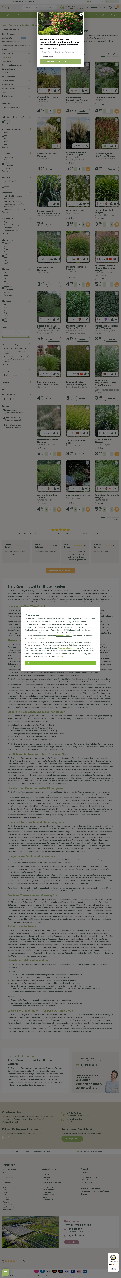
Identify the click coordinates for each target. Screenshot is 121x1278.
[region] (60, 639)
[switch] (113, 1269)
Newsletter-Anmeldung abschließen (60, 61)
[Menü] (117, 1254)
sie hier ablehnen (64, 636)
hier (43, 638)
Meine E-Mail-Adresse (48, 48)
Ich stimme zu (47, 56)
